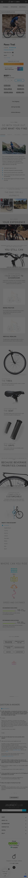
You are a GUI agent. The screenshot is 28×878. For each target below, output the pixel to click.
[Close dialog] (13, 440)
